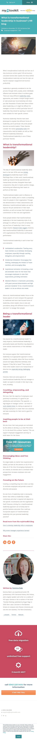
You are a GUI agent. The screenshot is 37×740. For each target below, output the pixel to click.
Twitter (13, 615)
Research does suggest (20, 228)
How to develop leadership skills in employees (18, 525)
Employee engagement (10, 30)
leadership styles (25, 96)
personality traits (21, 129)
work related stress (9, 406)
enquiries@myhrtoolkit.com (11, 712)
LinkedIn (6, 615)
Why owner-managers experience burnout (16, 530)
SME (19, 30)
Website (20, 615)
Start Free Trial (18, 692)
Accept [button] (18, 736)
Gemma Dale (26, 28)
